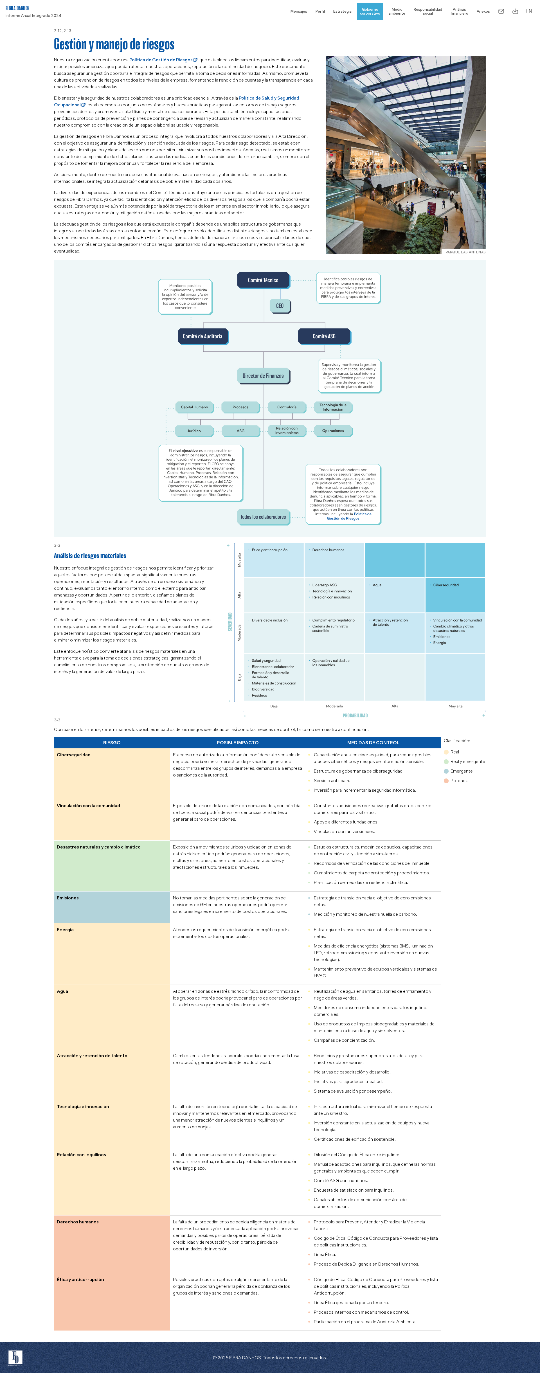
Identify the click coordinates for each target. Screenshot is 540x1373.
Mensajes (299, 11)
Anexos (483, 11)
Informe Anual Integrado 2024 (33, 15)
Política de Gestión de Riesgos (161, 59)
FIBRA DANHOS (18, 8)
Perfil (320, 11)
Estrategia (342, 11)
